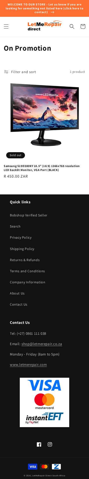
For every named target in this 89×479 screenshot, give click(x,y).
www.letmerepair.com (28, 364)
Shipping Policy (22, 249)
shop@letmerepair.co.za (42, 343)
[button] (6, 26)
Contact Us (18, 304)
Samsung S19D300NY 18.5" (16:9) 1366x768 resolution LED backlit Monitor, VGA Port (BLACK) (42, 168)
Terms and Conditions (27, 271)
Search (15, 226)
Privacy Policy (20, 237)
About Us (17, 293)
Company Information (27, 282)
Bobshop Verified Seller (28, 215)
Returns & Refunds (25, 260)
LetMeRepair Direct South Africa (48, 475)
